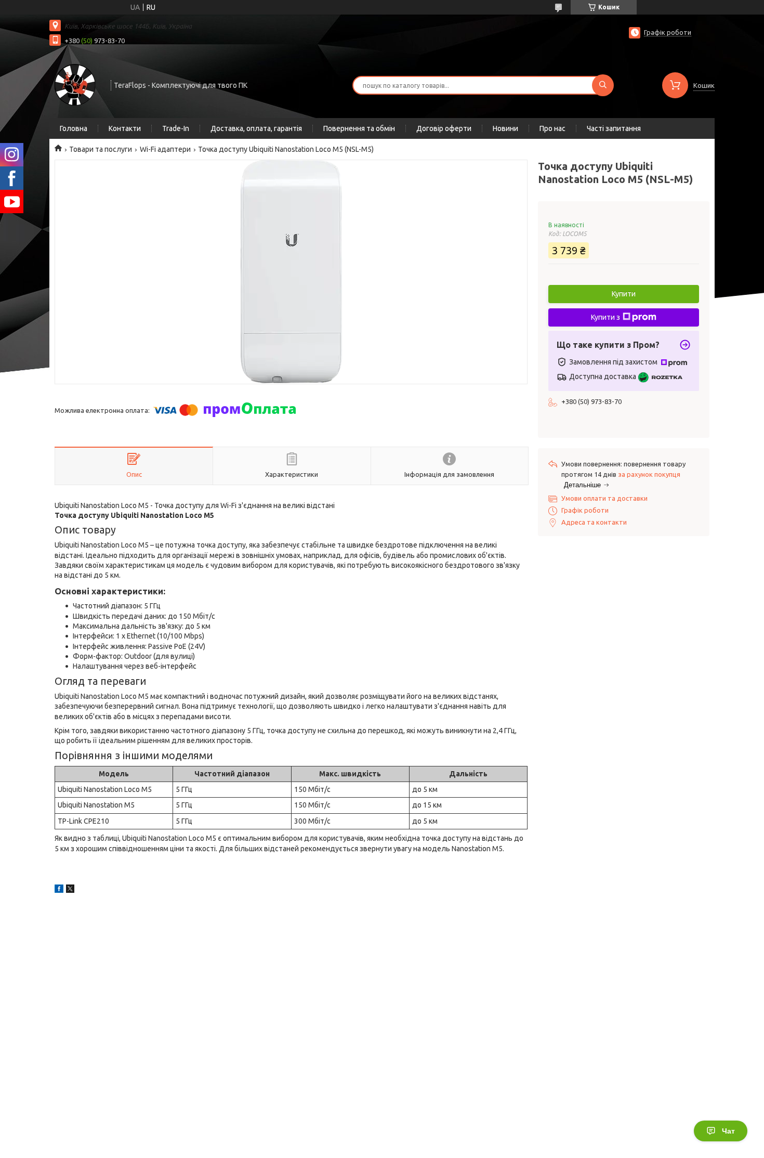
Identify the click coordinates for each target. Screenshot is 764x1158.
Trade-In (175, 128)
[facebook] (59, 890)
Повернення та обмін (359, 128)
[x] (70, 890)
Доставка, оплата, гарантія (256, 128)
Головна (73, 128)
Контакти (125, 128)
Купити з (605, 317)
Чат (728, 1131)
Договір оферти (443, 128)
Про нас (552, 128)
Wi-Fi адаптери (165, 149)
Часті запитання (614, 128)
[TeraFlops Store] (75, 84)
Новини (505, 128)
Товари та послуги (100, 149)
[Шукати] (603, 85)
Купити (624, 294)
